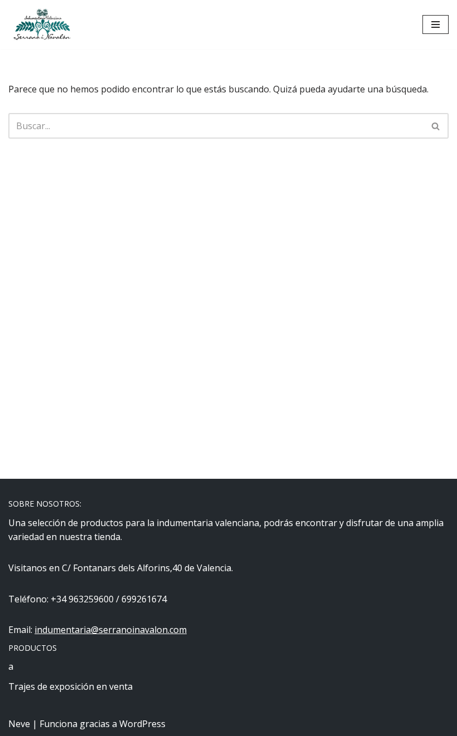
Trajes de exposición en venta (70, 686)
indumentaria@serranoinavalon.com (111, 630)
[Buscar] (436, 126)
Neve (19, 724)
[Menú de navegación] (435, 24)
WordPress (142, 724)
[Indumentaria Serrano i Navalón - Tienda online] (41, 24)
